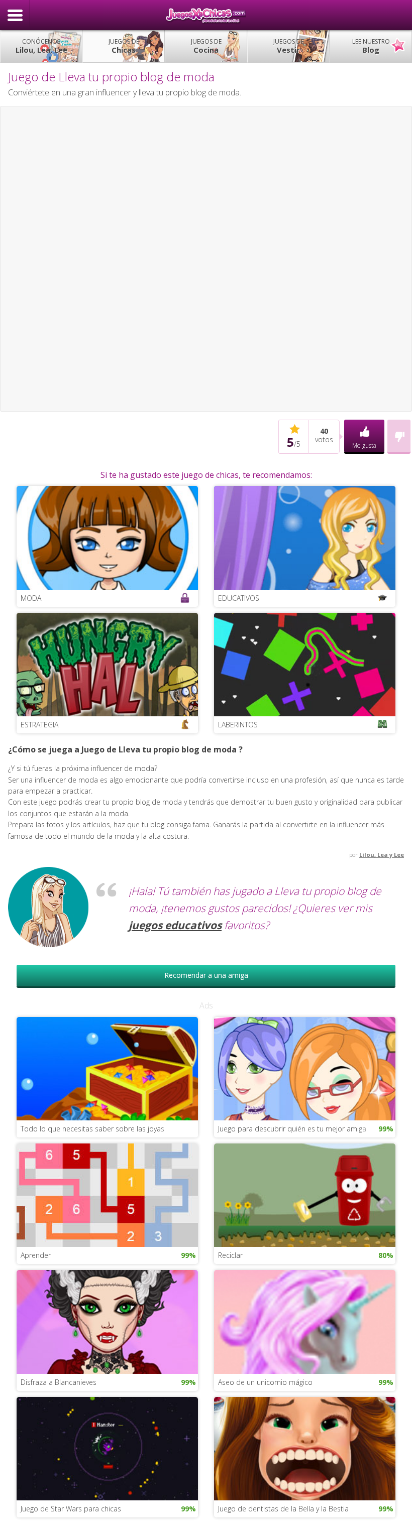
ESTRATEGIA (39, 724)
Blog (371, 46)
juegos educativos (175, 925)
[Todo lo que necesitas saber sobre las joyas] (107, 1068)
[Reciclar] (304, 1194)
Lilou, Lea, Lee (41, 46)
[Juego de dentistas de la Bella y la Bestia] (304, 1447)
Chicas (124, 46)
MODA (31, 598)
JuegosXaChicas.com (206, 15)
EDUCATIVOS (238, 598)
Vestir (288, 46)
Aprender (36, 1255)
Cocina (206, 46)
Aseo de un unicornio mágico (265, 1382)
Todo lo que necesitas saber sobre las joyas (92, 1128)
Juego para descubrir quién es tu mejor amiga (292, 1128)
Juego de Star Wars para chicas (71, 1508)
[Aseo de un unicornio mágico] (304, 1321)
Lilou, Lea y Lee (381, 854)
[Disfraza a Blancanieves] (107, 1321)
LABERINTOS (238, 724)
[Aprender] (107, 1194)
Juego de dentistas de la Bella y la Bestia (283, 1508)
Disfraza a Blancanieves (58, 1382)
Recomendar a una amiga (206, 975)
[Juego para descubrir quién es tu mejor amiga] (304, 1068)
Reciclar (230, 1255)
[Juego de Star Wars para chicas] (107, 1447)
